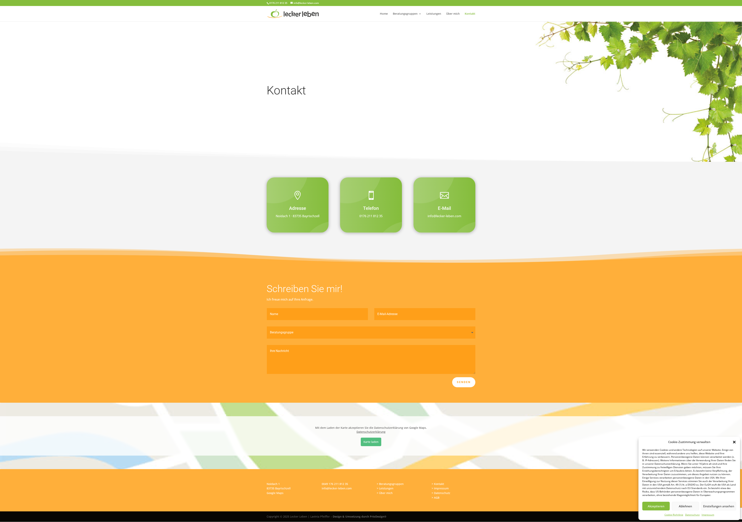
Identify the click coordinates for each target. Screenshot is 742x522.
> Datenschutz (441, 493)
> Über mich (385, 493)
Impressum (708, 514)
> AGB (435, 497)
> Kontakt (438, 484)
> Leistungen (385, 488)
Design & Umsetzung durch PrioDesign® (359, 516)
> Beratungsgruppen (390, 484)
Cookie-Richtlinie (674, 514)
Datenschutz (692, 514)
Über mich (453, 13)
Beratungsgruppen (405, 13)
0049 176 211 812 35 (335, 484)
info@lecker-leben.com (444, 216)
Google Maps (275, 493)
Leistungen (433, 13)
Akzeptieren (656, 506)
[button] (734, 442)
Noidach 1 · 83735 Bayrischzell (297, 216)
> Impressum (440, 488)
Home (384, 13)
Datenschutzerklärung (371, 432)
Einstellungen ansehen (718, 506)
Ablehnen (685, 506)
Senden (464, 382)
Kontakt (470, 13)
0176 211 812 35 (371, 216)
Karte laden (371, 442)
